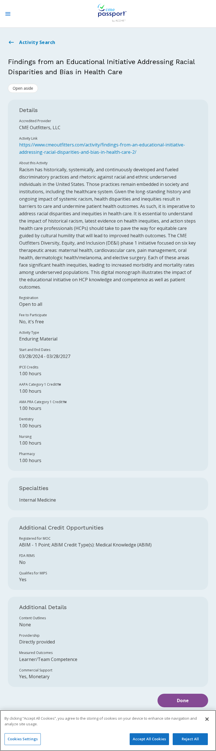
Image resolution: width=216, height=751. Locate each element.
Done (183, 700)
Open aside (23, 88)
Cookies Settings (23, 738)
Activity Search (37, 42)
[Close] (207, 719)
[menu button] (7, 13)
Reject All (190, 738)
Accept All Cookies (149, 738)
